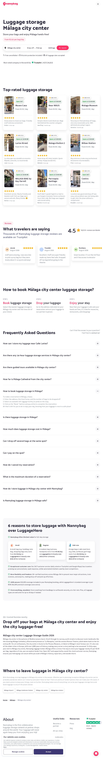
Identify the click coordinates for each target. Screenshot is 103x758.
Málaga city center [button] (14, 48)
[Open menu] (98, 4)
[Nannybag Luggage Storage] (11, 4)
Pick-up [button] (39, 48)
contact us (95, 333)
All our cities (58, 731)
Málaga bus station (57, 690)
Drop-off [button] (30, 48)
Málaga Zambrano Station (25, 690)
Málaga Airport (8, 690)
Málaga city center (42, 690)
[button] (96, 753)
